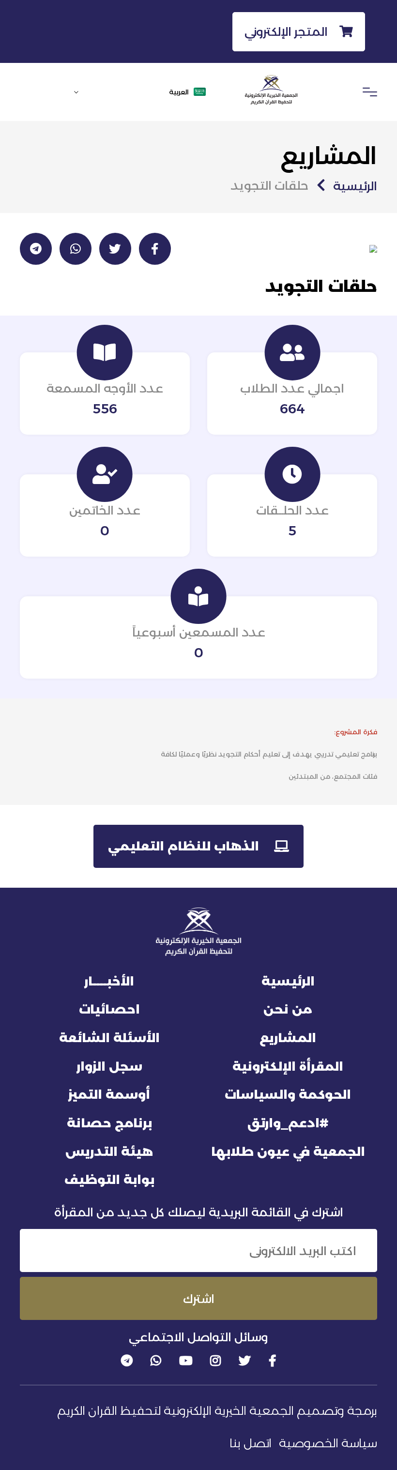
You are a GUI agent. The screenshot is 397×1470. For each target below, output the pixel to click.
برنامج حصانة (109, 1123)
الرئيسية (355, 186)
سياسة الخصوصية (328, 1443)
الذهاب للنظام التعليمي (185, 846)
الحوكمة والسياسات (288, 1094)
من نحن (287, 1009)
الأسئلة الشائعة (109, 1038)
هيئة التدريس (109, 1151)
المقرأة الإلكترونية (287, 1066)
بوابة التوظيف (109, 1179)
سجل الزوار (109, 1066)
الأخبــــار (109, 981)
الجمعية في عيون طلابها (288, 1151)
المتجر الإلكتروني (287, 31)
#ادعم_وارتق (287, 1123)
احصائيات (109, 1009)
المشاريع (288, 1038)
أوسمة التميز (109, 1094)
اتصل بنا (250, 1443)
